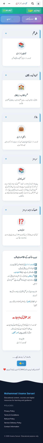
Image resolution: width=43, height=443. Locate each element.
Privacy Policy (9, 411)
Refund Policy (9, 419)
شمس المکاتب (31, 276)
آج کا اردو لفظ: (7, 10)
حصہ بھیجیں (15, 332)
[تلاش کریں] (32, 4)
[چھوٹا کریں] (9, 4)
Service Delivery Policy (12, 423)
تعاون (28, 301)
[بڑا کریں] (4, 4)
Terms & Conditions (11, 415)
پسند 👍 (21, 363)
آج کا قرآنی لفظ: (34, 10)
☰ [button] (38, 3)
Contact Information (11, 426)
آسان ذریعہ (17, 272)
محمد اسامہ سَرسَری (29, 264)
